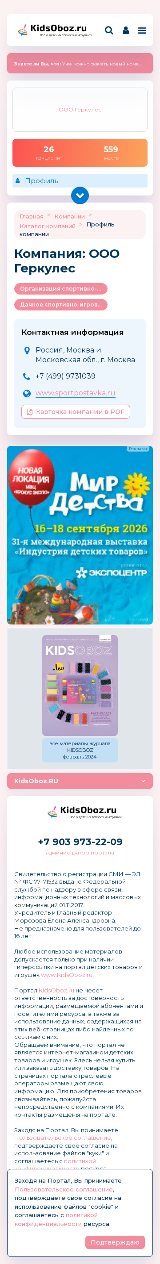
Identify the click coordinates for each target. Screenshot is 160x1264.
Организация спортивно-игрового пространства (64, 288)
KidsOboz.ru (56, 990)
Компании (69, 216)
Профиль (41, 180)
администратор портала (80, 852)
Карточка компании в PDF (80, 412)
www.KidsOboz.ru (66, 974)
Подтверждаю (115, 1242)
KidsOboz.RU (36, 781)
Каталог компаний (48, 226)
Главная (32, 216)
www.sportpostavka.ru (76, 393)
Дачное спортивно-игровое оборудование (64, 304)
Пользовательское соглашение (62, 1137)
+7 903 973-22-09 (80, 841)
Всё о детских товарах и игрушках (63, 35)
